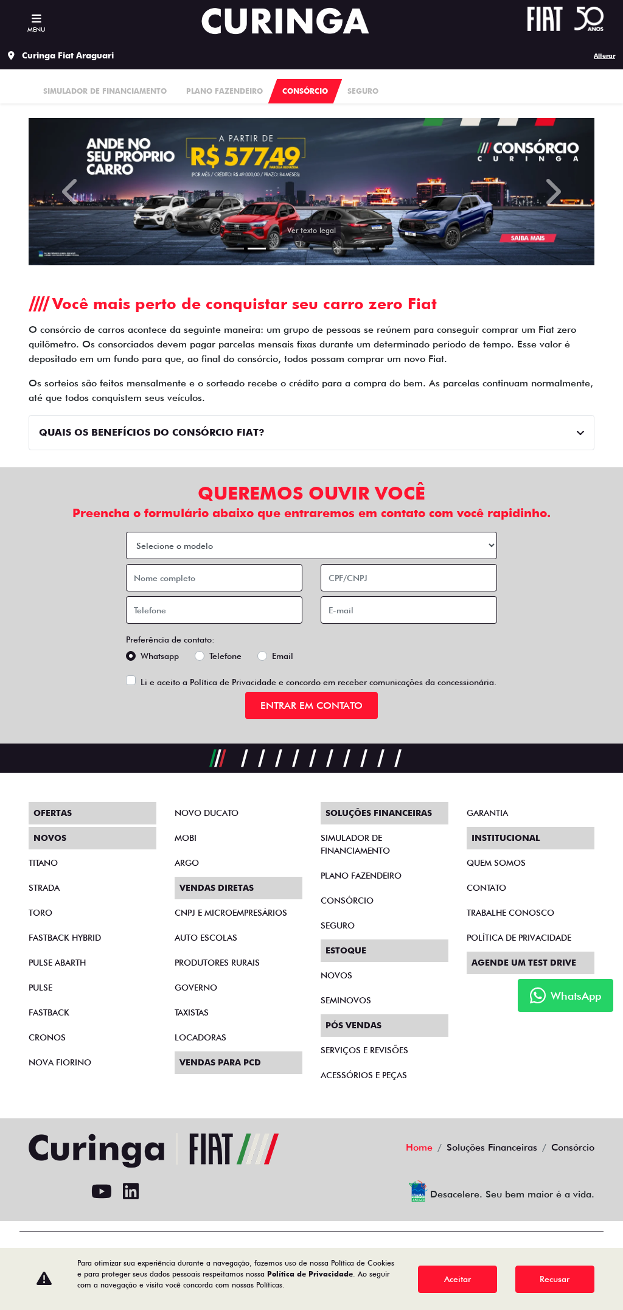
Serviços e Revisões (364, 1050)
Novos (336, 975)
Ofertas (52, 813)
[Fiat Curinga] (285, 21)
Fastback (49, 1012)
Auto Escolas (206, 937)
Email (282, 656)
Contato (486, 888)
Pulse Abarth (57, 962)
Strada (44, 888)
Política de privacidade (519, 937)
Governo (196, 987)
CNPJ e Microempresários (231, 913)
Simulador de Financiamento (355, 844)
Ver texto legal (311, 230)
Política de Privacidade (233, 682)
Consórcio (347, 900)
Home (419, 1147)
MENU (36, 29)
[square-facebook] (43, 1192)
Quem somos (496, 863)
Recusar (554, 1279)
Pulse (40, 987)
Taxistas (192, 1012)
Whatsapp (160, 656)
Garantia (487, 813)
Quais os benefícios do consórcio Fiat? (152, 432)
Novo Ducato (206, 813)
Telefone (225, 656)
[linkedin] (130, 1192)
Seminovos (346, 1000)
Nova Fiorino (60, 1062)
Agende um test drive (524, 962)
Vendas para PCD (220, 1062)
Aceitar (457, 1279)
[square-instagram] (72, 1192)
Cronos (47, 1037)
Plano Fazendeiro (361, 875)
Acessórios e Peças (364, 1075)
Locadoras (200, 1037)
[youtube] (101, 1192)
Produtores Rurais (217, 962)
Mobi (186, 838)
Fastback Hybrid (65, 937)
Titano (43, 863)
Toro (40, 913)
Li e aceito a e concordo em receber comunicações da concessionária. (318, 682)
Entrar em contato (311, 705)
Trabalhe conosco (510, 913)
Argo (187, 863)
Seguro (338, 925)
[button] (71, 191)
